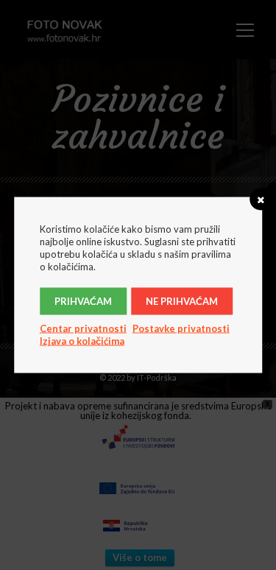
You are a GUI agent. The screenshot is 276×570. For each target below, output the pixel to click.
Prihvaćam (83, 301)
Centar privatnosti (83, 328)
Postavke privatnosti (181, 328)
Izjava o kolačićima (82, 341)
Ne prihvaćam (182, 301)
